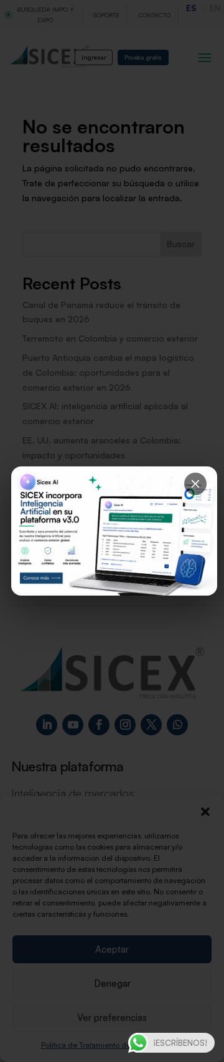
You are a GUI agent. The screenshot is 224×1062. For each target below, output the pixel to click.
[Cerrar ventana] (195, 484)
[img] (114, 531)
